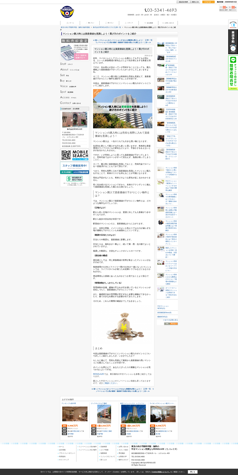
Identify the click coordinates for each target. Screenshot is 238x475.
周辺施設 (122, 453)
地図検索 (103, 453)
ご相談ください (110, 383)
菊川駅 (158, 434)
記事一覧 (148, 40)
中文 (207, 10)
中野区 (74, 431)
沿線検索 (103, 447)
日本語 (208, 7)
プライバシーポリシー (67, 453)
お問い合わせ (123, 447)
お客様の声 (123, 456)
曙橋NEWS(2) (162, 317)
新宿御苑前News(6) (164, 312)
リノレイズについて (107, 456)
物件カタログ (123, 460)
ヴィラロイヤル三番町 (99, 403)
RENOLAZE (98, 374)
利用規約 (62, 456)
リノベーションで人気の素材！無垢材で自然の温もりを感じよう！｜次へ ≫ (123, 42)
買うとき (103, 460)
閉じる (192, 472)
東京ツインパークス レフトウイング (134, 403)
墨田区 (162, 431)
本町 (78, 431)
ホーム (61, 447)
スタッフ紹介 (123, 450)
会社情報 (62, 450)
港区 (132, 431)
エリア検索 (104, 450)
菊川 (166, 431)
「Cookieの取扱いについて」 (160, 472)
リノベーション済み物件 (88, 447)
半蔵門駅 (100, 434)
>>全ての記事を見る (170, 320)
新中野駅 (71, 434)
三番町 (109, 431)
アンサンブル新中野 (68, 403)
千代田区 (104, 431)
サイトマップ (64, 460)
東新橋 (136, 431)
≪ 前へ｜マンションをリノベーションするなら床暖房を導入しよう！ (118, 40)
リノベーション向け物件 (88, 450)
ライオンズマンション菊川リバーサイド (164, 403)
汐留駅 (128, 434)
